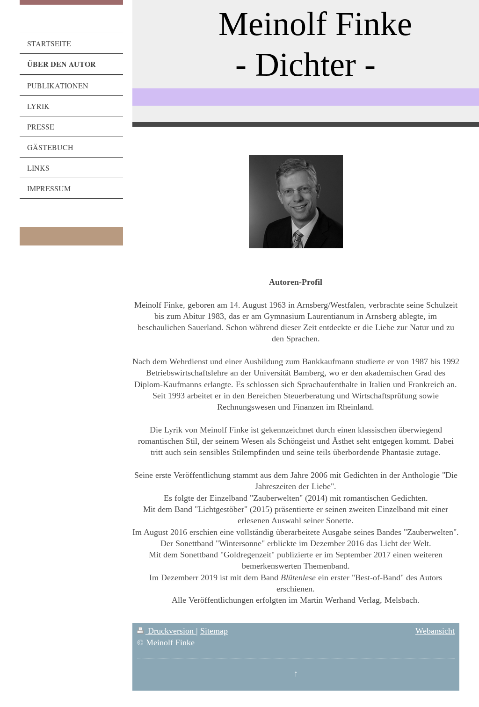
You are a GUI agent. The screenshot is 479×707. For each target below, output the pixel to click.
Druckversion (170, 630)
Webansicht (435, 630)
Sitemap (214, 630)
